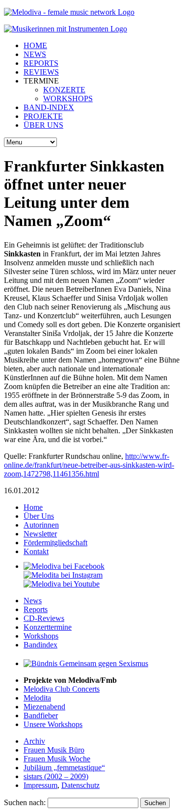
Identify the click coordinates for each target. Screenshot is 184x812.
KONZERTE (64, 89)
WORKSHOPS (68, 98)
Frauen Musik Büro (54, 750)
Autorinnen (41, 525)
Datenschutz (80, 785)
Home (33, 507)
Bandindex (40, 645)
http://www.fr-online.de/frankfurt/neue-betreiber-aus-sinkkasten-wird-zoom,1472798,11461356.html (89, 465)
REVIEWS (41, 72)
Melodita (37, 698)
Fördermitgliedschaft (55, 542)
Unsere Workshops (53, 724)
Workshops (41, 636)
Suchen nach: (25, 802)
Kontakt (36, 551)
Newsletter (40, 534)
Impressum (40, 785)
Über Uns (39, 516)
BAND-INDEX (49, 107)
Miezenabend (44, 706)
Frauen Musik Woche (57, 759)
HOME (35, 45)
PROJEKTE (43, 116)
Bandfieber (41, 715)
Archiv (34, 741)
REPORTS (41, 63)
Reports (36, 609)
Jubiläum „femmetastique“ (64, 767)
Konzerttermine (48, 627)
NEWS (35, 54)
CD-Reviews (44, 618)
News (33, 600)
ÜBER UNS (43, 125)
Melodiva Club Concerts (62, 689)
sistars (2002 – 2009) (56, 776)
